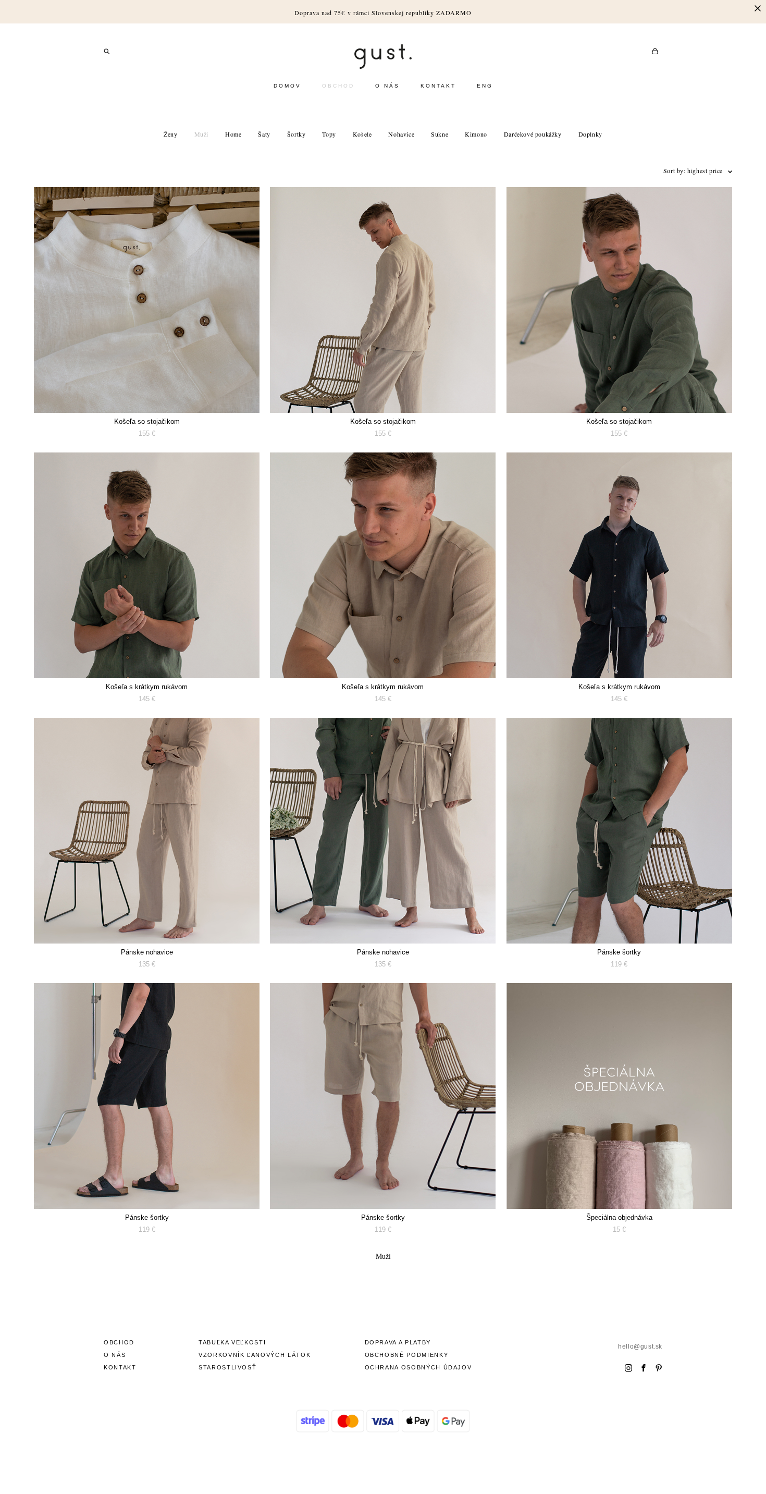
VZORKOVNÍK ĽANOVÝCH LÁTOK (255, 1355)
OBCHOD (338, 86)
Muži (201, 134)
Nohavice (401, 134)
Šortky (296, 134)
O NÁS (387, 86)
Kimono (476, 134)
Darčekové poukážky (533, 134)
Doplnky (590, 134)
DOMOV (287, 86)
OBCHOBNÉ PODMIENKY (407, 1355)
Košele (362, 134)
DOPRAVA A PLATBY (398, 1342)
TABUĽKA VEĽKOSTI (232, 1342)
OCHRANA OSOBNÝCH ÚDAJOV (418, 1367)
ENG (485, 86)
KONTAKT (438, 86)
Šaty (264, 134)
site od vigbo (383, 1469)
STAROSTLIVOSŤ (227, 1367)
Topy (329, 134)
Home (233, 134)
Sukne (439, 134)
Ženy (170, 134)
